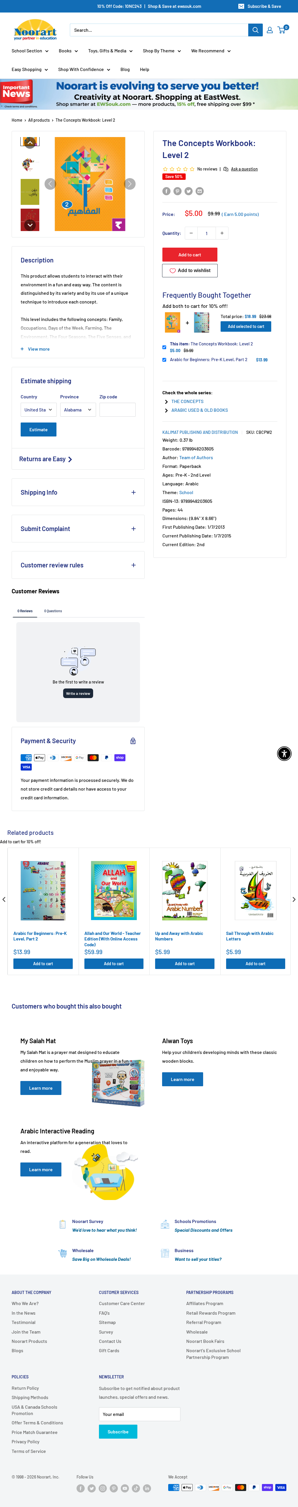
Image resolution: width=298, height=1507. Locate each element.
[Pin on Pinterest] (177, 190)
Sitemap (107, 1322)
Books (65, 50)
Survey (106, 1331)
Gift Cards (109, 1350)
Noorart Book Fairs (205, 1341)
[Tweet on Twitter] (189, 190)
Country (29, 396)
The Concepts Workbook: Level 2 (211, 343)
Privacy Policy (26, 1441)
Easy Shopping (27, 69)
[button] (30, 143)
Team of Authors (196, 457)
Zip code (108, 396)
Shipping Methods (30, 1397)
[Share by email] (200, 190)
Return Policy (25, 1388)
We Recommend (207, 50)
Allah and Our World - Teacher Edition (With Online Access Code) (112, 939)
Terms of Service (29, 1451)
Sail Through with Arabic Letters (250, 936)
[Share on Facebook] (166, 190)
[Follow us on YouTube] (125, 1488)
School (186, 492)
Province (69, 396)
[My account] (270, 30)
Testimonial (24, 1322)
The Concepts (187, 401)
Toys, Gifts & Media (107, 50)
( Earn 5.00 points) (240, 214)
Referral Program (203, 1322)
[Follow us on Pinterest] (114, 1488)
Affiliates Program (204, 1303)
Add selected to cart (246, 326)
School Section (27, 50)
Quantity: (171, 233)
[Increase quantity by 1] (222, 233)
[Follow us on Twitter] (92, 1488)
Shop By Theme (159, 50)
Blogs (17, 1350)
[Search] (255, 30)
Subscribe (118, 1431)
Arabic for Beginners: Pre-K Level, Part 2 (208, 359)
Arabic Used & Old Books (199, 410)
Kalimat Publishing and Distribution (200, 432)
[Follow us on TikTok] (136, 1488)
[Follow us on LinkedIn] (147, 1488)
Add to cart (189, 254)
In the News (24, 1313)
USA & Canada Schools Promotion (34, 1410)
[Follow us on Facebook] (81, 1488)
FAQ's (104, 1313)
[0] (281, 29)
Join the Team (26, 1331)
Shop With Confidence (81, 69)
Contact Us (110, 1341)
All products (39, 120)
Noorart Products (29, 1341)
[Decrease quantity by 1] (191, 233)
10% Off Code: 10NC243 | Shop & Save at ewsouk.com (149, 6)
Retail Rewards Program (210, 1313)
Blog (125, 69)
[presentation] (4, 899)
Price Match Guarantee (35, 1432)
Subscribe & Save (264, 6)
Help (144, 69)
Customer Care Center (122, 1303)
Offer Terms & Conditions (37, 1422)
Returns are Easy (43, 458)
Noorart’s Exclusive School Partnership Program (213, 1353)
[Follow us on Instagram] (103, 1488)
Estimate (38, 429)
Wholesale (197, 1331)
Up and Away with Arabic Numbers (179, 936)
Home (17, 120)
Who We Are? (25, 1303)
